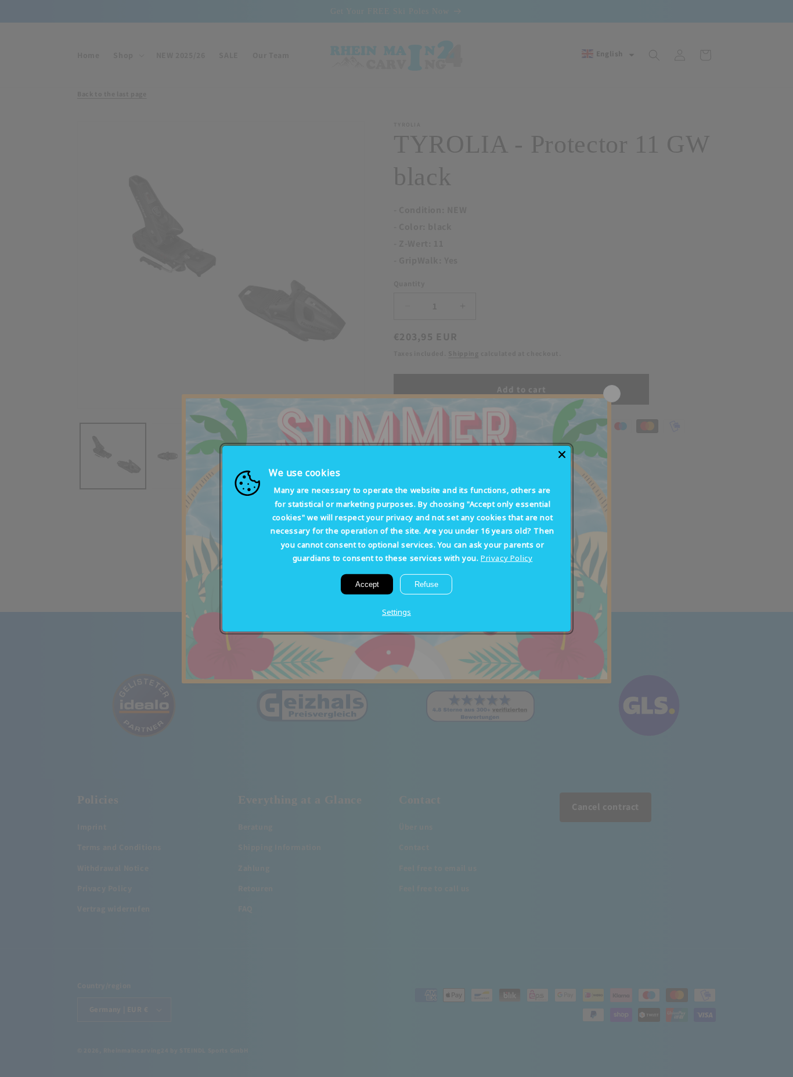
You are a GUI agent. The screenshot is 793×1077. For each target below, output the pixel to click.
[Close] (562, 454)
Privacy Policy (506, 558)
